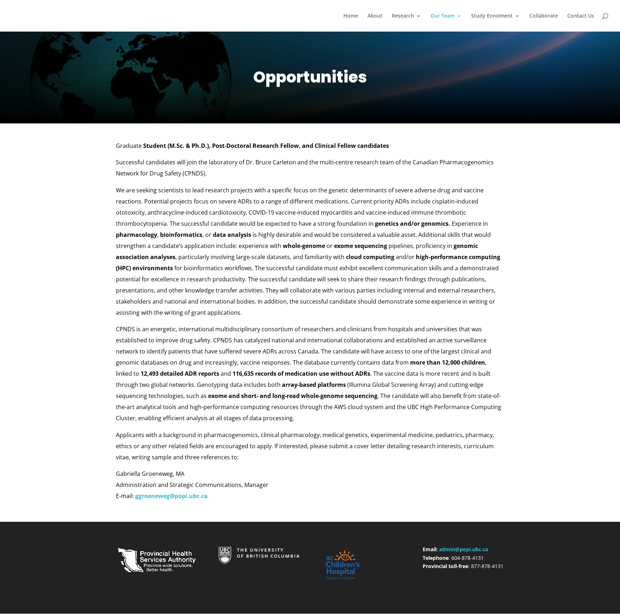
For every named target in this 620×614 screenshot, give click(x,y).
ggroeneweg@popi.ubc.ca (171, 496)
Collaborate (543, 16)
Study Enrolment (492, 16)
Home (350, 16)
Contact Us (580, 16)
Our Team (443, 16)
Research (403, 16)
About (374, 16)
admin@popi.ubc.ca (463, 549)
